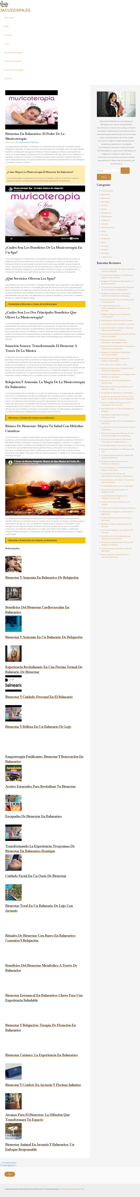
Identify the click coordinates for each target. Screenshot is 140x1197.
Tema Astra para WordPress (72, 1189)
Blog (6, 26)
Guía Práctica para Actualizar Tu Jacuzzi (117, 324)
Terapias (104, 250)
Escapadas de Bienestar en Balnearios (117, 393)
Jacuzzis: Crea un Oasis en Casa (114, 365)
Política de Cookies (12, 61)
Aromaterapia (107, 191)
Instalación (105, 220)
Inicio (6, 44)
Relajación (105, 239)
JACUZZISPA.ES (15, 10)
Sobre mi (8, 79)
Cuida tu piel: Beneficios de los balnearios (118, 508)
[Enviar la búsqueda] (125, 170)
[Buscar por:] (113, 171)
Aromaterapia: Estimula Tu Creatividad (117, 486)
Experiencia (106, 213)
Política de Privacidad (13, 70)
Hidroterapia (106, 217)
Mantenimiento (107, 228)
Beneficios (105, 198)
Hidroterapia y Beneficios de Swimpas (117, 320)
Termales (105, 253)
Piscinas (104, 235)
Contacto (8, 35)
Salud (103, 242)
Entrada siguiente (9, 1165)
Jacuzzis (104, 224)
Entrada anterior (8, 1163)
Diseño (104, 209)
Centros (104, 205)
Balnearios (105, 194)
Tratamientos (106, 257)
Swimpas (105, 246)
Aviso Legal (9, 18)
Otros (103, 231)
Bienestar (10, 142)
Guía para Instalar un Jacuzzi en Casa (116, 445)
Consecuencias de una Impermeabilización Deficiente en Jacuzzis (115, 308)
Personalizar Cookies (13, 53)
